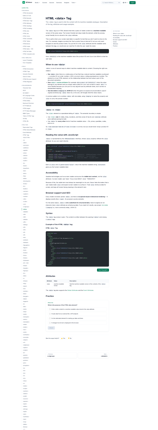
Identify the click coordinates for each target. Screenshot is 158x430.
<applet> (25, 150)
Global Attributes (72, 290)
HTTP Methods (27, 105)
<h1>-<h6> (26, 263)
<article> (25, 155)
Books (37, 2)
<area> (25, 153)
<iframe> (25, 281)
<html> (25, 275)
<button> (25, 188)
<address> (26, 147)
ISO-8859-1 (26, 93)
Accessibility (116, 37)
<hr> (24, 273)
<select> (25, 393)
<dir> (24, 227)
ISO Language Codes (28, 95)
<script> (25, 388)
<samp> (25, 386)
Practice (115, 46)
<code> (25, 201)
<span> (25, 404)
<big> (24, 176)
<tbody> (25, 427)
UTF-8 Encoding (27, 98)
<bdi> (24, 170)
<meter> (25, 327)
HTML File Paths (27, 51)
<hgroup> (25, 270)
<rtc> (24, 378)
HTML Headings (27, 25)
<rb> (24, 370)
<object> (25, 340)
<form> (25, 255)
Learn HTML (25, 8)
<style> (25, 411)
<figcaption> (26, 245)
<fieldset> (25, 242)
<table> (25, 424)
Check (51, 328)
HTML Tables (26, 41)
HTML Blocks (26, 43)
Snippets (66, 2)
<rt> (24, 375)
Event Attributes (27, 132)
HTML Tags (26, 135)
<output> (25, 350)
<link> (24, 306)
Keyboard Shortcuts (28, 103)
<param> (25, 355)
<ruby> (25, 380)
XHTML (25, 118)
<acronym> (26, 145)
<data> (25, 209)
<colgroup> (26, 206)
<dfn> (24, 222)
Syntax (115, 41)
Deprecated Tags (28, 127)
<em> (24, 237)
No (70, 338)
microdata (105, 205)
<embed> (25, 240)
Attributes (115, 43)
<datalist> (25, 211)
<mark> (25, 314)
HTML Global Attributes (29, 130)
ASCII (24, 90)
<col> (24, 204)
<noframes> (26, 334)
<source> (25, 398)
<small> (25, 396)
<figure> (25, 247)
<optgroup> (26, 345)
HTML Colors (26, 36)
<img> (24, 283)
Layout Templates (28, 60)
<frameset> (26, 260)
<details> (25, 219)
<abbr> (25, 142)
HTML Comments (27, 38)
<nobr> (25, 332)
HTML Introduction (28, 13)
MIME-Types (26, 113)
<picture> (25, 360)
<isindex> (25, 291)
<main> (25, 309)
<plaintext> (26, 357)
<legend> (25, 301)
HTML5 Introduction (28, 69)
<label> (25, 299)
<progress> (26, 365)
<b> (24, 163)
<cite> (24, 199)
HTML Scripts (26, 46)
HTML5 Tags (26, 71)
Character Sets (27, 87)
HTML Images (26, 108)
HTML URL (26, 121)
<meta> (25, 324)
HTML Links (26, 31)
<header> (25, 268)
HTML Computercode (29, 54)
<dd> (24, 214)
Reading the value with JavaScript (122, 35)
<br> (24, 186)
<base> (25, 165)
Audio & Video (27, 76)
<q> (24, 368)
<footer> (25, 252)
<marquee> (26, 316)
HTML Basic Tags (27, 20)
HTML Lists (26, 33)
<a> (24, 140)
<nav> (24, 329)
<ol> (24, 342)
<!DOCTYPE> (26, 137)
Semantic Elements (28, 74)
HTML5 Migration (27, 81)
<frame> (25, 258)
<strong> (25, 409)
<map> (25, 311)
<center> (25, 196)
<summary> (26, 416)
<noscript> (26, 337)
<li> (24, 304)
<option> (25, 347)
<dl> (24, 232)
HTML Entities (26, 100)
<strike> (25, 406)
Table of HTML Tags (28, 116)
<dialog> (25, 224)
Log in (132, 2)
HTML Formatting (27, 28)
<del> (24, 217)
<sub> (24, 414)
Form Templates (27, 62)
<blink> (25, 178)
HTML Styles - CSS (28, 49)
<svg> (24, 421)
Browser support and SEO (120, 39)
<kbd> (25, 293)
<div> (24, 229)
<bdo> (25, 173)
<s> (24, 383)
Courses (44, 2)
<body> (25, 183)
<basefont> (26, 168)
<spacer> (25, 401)
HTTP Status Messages (29, 111)
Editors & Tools (27, 15)
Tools (73, 2)
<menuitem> (26, 322)
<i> (24, 278)
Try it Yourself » (103, 270)
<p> (24, 352)
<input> (25, 286)
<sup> (24, 419)
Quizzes (51, 2)
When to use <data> (118, 33)
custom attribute (60, 82)
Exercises (59, 2)
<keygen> (26, 296)
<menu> (25, 319)
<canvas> (25, 191)
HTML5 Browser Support (29, 79)
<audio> (25, 160)
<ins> (24, 288)
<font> (25, 250)
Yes (63, 338)
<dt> (24, 234)
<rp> (24, 373)
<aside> (25, 158)
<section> (25, 391)
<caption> (25, 194)
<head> (25, 265)
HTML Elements (27, 18)
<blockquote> (27, 181)
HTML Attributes (27, 23)
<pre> (24, 363)
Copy (106, 50)
